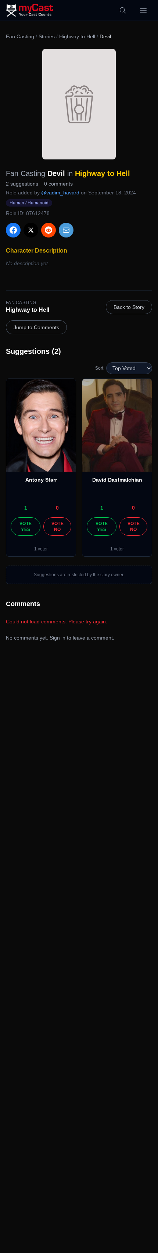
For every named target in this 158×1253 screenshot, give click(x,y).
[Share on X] (31, 230)
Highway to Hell (77, 36)
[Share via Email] (66, 230)
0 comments (58, 184)
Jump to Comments (36, 327)
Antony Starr (41, 480)
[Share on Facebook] (13, 230)
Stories (47, 36)
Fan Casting (20, 36)
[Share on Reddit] (48, 230)
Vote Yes (25, 526)
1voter (41, 549)
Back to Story (129, 307)
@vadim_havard (60, 193)
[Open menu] (143, 10)
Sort (99, 368)
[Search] (123, 10)
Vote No (57, 526)
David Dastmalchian (117, 480)
